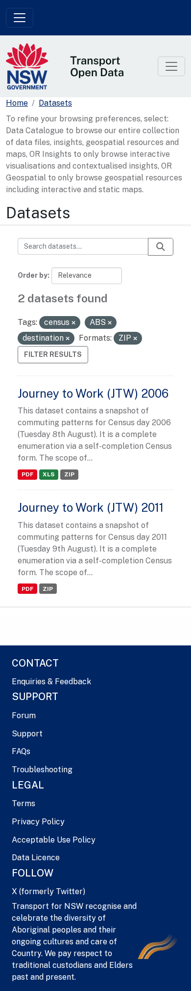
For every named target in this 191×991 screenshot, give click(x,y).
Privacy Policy (38, 821)
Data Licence (36, 857)
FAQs (21, 751)
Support (27, 733)
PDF (27, 474)
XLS (48, 474)
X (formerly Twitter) (48, 891)
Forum (24, 715)
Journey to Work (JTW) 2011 (91, 507)
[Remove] (73, 323)
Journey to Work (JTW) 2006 (93, 393)
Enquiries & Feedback (51, 681)
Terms (23, 803)
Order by (33, 275)
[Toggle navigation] (19, 18)
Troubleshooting (42, 769)
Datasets (55, 103)
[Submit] (160, 247)
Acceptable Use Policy (54, 840)
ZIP (69, 474)
